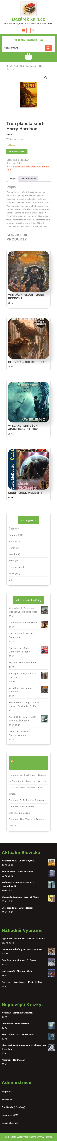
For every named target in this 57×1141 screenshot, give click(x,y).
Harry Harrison (33, 166)
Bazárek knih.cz (28, 19)
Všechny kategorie (26, 39)
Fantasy (13, 535)
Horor (12, 548)
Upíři (11, 580)
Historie (13, 541)
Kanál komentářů (10, 1115)
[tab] (13, 179)
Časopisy (14, 528)
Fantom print (19, 166)
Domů (9, 66)
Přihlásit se (7, 1099)
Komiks (13, 554)
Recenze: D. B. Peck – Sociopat (26, 800)
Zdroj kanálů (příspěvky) (13, 1107)
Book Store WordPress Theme (20, 1137)
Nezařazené (15, 567)
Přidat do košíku (17, 151)
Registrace (7, 1091)
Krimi (11, 560)
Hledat (48, 48)
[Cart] (28, 59)
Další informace (28, 178)
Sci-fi (16, 66)
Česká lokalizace (10, 1123)
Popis (13, 178)
